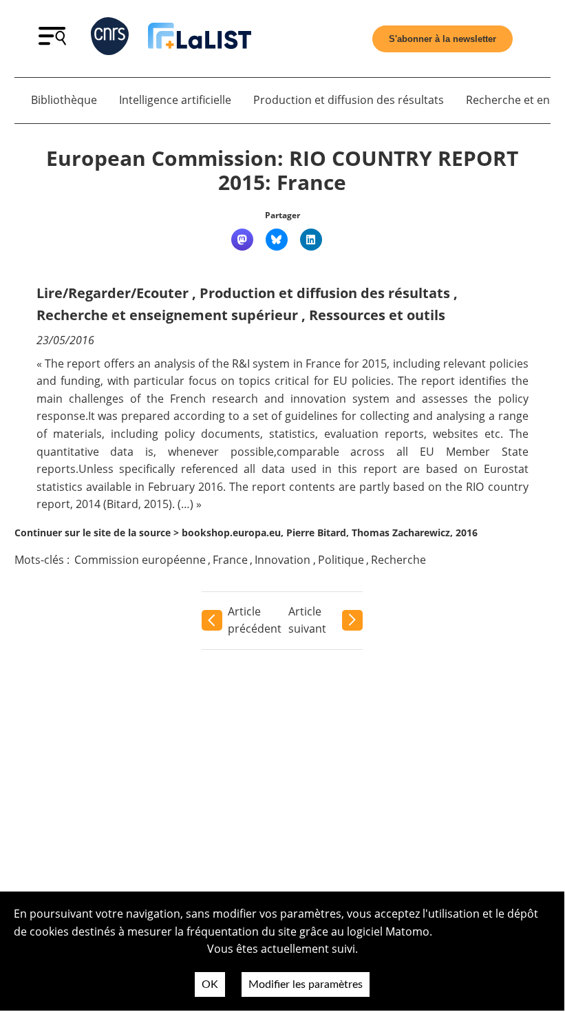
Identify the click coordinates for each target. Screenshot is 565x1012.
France (230, 559)
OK (210, 984)
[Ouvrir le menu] (52, 41)
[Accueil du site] (199, 38)
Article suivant (307, 620)
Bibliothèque (64, 99)
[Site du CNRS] (110, 39)
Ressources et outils (377, 315)
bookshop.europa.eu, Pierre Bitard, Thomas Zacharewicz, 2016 (330, 532)
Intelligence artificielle (175, 99)
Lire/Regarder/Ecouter (112, 293)
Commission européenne (140, 559)
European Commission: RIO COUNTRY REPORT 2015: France (282, 170)
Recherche (398, 559)
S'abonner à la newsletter (442, 39)
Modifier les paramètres (305, 984)
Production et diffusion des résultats (348, 99)
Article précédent (254, 620)
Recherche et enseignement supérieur (167, 315)
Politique (341, 559)
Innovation (282, 559)
